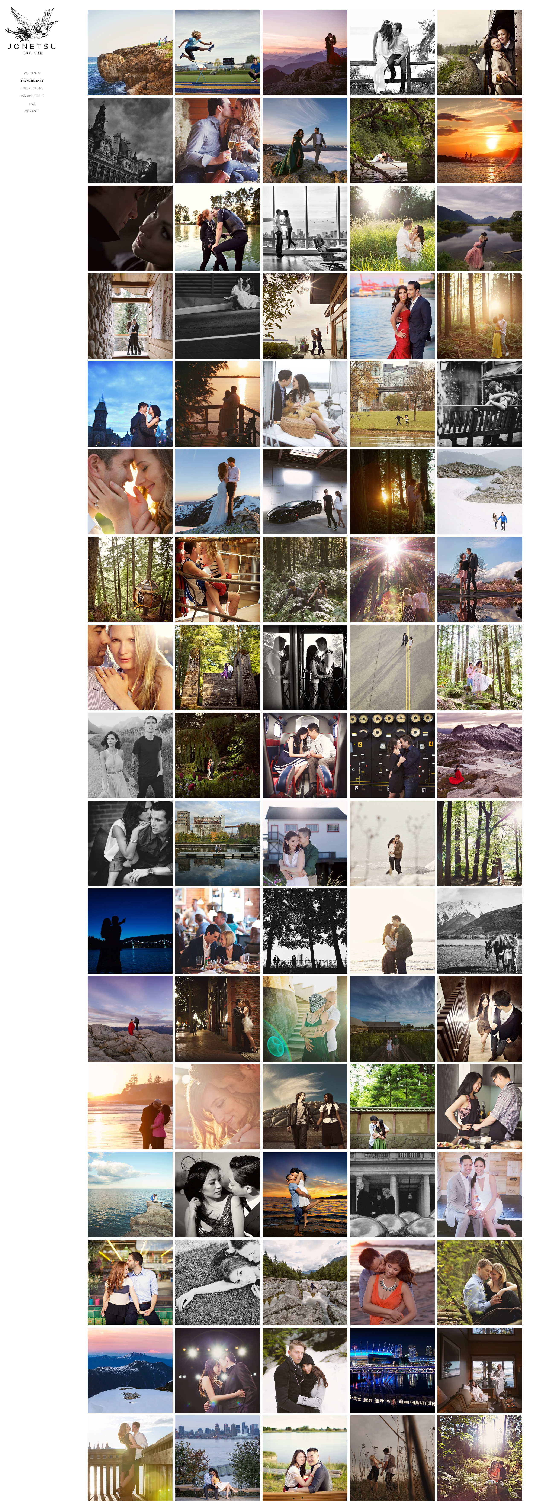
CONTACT (32, 111)
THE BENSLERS (32, 88)
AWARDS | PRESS (32, 96)
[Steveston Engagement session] (392, 1019)
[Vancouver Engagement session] (130, 755)
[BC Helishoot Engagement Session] (305, 52)
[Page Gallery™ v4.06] (392, 52)
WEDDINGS (32, 73)
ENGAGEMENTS (32, 80)
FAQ (32, 103)
